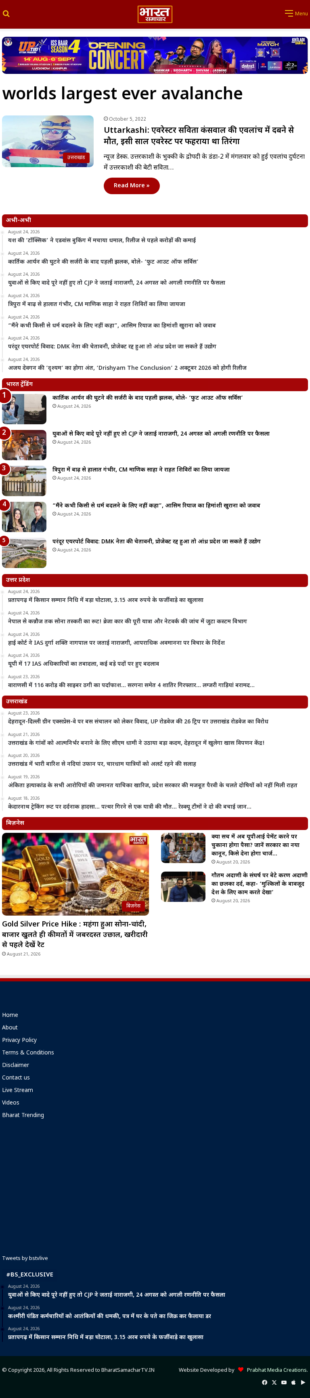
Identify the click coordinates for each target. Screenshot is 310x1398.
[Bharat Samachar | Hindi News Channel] (155, 14)
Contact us (16, 1078)
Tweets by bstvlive (25, 1258)
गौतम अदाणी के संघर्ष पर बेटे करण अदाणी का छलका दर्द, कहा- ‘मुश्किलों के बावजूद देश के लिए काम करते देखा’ (260, 884)
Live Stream (17, 1090)
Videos (10, 1103)
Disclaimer (15, 1065)
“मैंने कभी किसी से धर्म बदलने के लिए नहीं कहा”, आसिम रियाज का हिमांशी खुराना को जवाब (156, 506)
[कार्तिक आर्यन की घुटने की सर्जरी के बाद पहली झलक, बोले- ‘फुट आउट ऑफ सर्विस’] (24, 409)
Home (10, 1015)
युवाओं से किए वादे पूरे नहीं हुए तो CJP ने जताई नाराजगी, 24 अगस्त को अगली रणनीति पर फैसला (161, 434)
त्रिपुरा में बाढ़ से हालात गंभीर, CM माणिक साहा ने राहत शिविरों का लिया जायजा (141, 470)
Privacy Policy (19, 1040)
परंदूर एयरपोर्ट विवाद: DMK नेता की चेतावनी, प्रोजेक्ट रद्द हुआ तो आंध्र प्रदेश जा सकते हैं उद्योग (156, 542)
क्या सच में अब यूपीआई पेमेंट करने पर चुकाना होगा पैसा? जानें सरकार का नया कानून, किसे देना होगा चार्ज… (256, 845)
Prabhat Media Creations (275, 1370)
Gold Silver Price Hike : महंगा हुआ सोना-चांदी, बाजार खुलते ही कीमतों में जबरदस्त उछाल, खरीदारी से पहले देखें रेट (75, 934)
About (10, 1028)
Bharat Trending (23, 1115)
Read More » (132, 186)
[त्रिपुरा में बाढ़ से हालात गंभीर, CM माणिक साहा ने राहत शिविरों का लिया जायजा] (24, 481)
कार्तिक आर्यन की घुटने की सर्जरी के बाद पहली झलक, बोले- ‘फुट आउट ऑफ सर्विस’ (147, 398)
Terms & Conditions (28, 1053)
